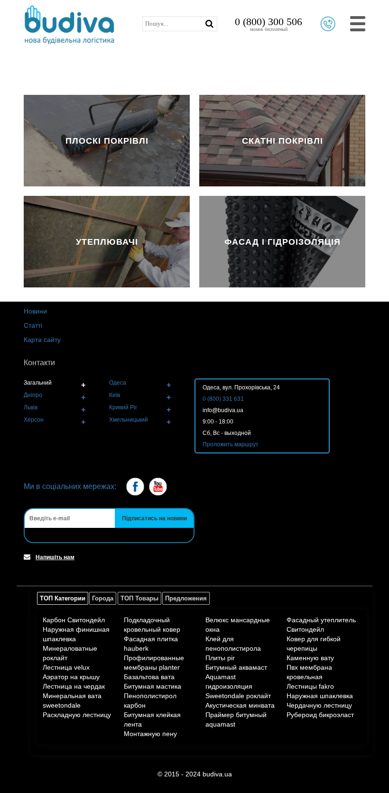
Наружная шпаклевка (320, 696)
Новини (35, 311)
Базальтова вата (149, 677)
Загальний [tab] (38, 382)
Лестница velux (66, 667)
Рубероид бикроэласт (320, 715)
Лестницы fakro (310, 686)
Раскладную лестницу (77, 715)
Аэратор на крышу (71, 677)
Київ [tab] (114, 395)
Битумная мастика (152, 686)
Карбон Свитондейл (74, 620)
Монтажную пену (150, 734)
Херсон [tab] (34, 419)
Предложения (186, 598)
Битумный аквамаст (236, 667)
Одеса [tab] (117, 382)
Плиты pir (220, 658)
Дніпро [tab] (33, 395)
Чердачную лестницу (319, 705)
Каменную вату (310, 658)
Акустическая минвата (240, 705)
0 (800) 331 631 (223, 399)
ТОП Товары (139, 598)
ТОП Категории (62, 598)
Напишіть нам (55, 557)
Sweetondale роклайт (238, 696)
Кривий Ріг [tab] (123, 407)
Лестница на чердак (74, 686)
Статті (33, 325)
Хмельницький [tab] (128, 419)
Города (102, 598)
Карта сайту (42, 339)
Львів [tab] (30, 407)
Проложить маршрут (231, 444)
